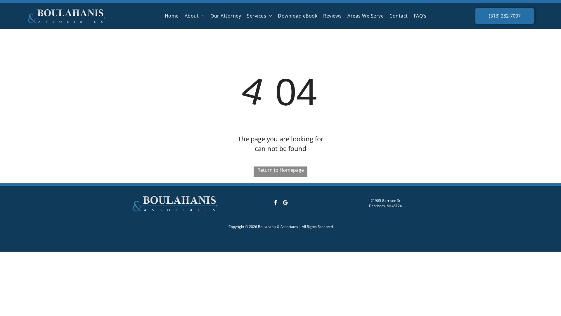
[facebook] (275, 203)
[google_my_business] (285, 203)
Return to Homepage (280, 170)
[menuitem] (172, 15)
